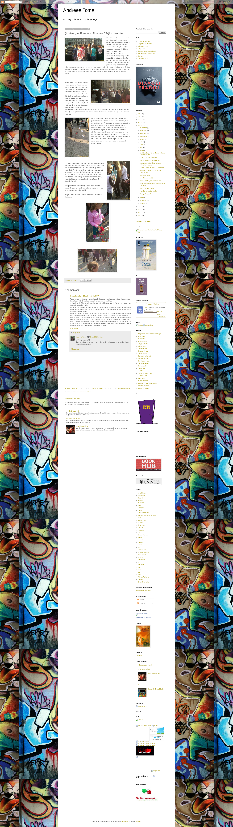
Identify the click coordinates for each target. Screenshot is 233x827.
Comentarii (142, 603)
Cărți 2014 (141, 48)
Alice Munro (142, 493)
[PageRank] (155, 771)
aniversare (141, 495)
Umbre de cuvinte (143, 388)
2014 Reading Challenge (151, 304)
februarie (143, 200)
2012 (140, 209)
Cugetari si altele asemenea (147, 515)
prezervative (142, 550)
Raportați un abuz (143, 221)
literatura (141, 530)
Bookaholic (141, 336)
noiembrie (143, 130)
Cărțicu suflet (142, 346)
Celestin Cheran (143, 351)
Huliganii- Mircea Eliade (156, 689)
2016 (140, 119)
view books (162, 316)
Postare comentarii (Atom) (82, 392)
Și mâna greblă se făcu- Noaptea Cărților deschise (150, 164)
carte (139, 505)
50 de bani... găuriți (144, 669)
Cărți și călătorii (143, 344)
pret (139, 547)
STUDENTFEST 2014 (147, 188)
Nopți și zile (141, 378)
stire (139, 562)
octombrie (143, 133)
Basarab (140, 498)
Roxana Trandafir (143, 386)
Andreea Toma (78, 10)
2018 (140, 114)
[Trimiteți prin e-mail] (81, 280)
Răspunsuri (76, 333)
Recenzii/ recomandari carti (147, 51)
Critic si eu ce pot (143, 513)
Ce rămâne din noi (72, 399)
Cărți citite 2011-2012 (145, 44)
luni (139, 532)
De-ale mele (142, 520)
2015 (140, 122)
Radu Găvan (142, 555)
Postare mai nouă (71, 388)
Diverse (140, 522)
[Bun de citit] (143, 771)
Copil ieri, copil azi (82, 426)
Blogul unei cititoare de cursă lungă (149, 334)
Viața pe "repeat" (145, 194)
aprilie (142, 150)
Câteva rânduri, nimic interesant (150, 181)
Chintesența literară (144, 356)
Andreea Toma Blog (141, 613)
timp (139, 567)
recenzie (140, 557)
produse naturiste (143, 552)
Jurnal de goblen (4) (146, 178)
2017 (140, 117)
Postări (141, 600)
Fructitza (140, 371)
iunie (141, 145)
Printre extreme (143, 381)
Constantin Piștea (143, 363)
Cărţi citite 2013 (143, 46)
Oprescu (140, 542)
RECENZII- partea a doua (146, 53)
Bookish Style (142, 341)
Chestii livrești (142, 353)
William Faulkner (143, 577)
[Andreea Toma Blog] (137, 615)
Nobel (140, 537)
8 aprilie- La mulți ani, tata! (148, 191)
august (142, 139)
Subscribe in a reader (143, 591)
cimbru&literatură (143, 358)
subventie (141, 565)
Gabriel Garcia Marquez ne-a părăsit (152, 168)
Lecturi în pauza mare (145, 373)
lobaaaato (124, 821)
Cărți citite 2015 (143, 58)
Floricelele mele (145, 175)
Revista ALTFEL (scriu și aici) (147, 383)
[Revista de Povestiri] (147, 426)
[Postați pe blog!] (83, 280)
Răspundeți (74, 328)
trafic (139, 569)
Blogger (138, 821)
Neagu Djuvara (143, 535)
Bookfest (140, 500)
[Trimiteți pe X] (85, 280)
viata (139, 574)
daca (139, 518)
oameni (140, 540)
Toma (145, 308)
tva (139, 572)
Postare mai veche (124, 388)
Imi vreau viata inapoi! (73, 418)
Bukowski (141, 503)
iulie (141, 142)
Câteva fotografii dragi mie (148, 157)
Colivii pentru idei (143, 361)
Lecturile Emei (142, 376)
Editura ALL (141, 525)
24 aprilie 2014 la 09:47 (91, 296)
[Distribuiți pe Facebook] (88, 280)
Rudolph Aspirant (76, 296)
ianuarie (143, 203)
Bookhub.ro (141, 339)
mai (141, 148)
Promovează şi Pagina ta (143, 617)
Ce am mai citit (142, 348)
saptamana (141, 560)
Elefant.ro (139, 656)
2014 (140, 125)
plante (140, 545)
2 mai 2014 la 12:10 (96, 337)
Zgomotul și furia (143, 582)
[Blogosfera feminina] (145, 743)
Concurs (140, 510)
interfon (140, 527)
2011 (140, 212)
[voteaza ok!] (154, 777)
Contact (140, 56)
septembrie (144, 136)
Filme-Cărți (141, 368)
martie (142, 197)
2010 (140, 215)
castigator (141, 508)
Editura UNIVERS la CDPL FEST (150, 160)
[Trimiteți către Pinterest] (90, 280)
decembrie (143, 128)
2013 (140, 207)
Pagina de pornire (97, 388)
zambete (140, 579)
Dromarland (142, 366)
